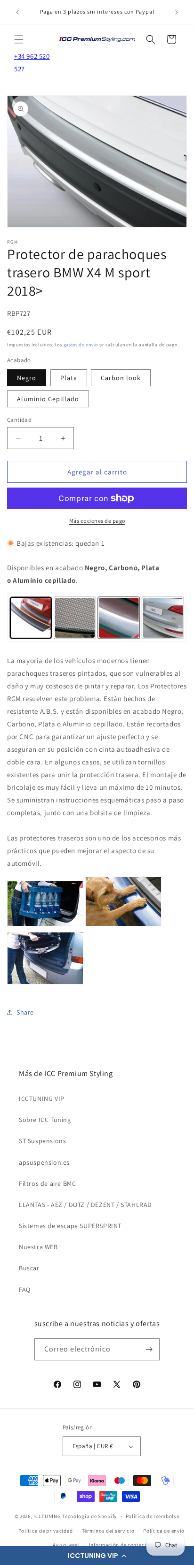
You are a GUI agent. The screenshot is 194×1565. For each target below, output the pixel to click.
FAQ (25, 1289)
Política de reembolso (153, 1516)
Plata (68, 378)
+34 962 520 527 (32, 62)
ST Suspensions (42, 1141)
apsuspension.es (44, 1162)
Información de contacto (119, 1545)
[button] (97, 1555)
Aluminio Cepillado (48, 399)
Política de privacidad (45, 1530)
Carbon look (121, 378)
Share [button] (25, 1012)
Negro (26, 378)
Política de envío (164, 1530)
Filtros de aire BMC (47, 1183)
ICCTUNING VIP (42, 1098)
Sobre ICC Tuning (45, 1119)
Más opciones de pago (97, 520)
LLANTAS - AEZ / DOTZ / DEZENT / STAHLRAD (85, 1204)
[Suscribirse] (148, 1349)
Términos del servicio (108, 1530)
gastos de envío (81, 345)
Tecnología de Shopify (89, 1516)
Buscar (29, 1268)
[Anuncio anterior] (17, 12)
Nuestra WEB (38, 1247)
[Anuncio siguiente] (176, 12)
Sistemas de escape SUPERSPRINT (70, 1225)
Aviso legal (66, 1545)
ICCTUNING (47, 1516)
